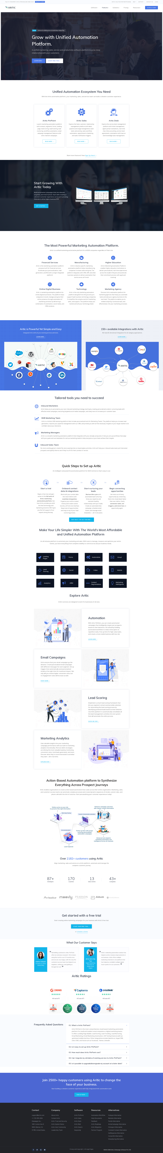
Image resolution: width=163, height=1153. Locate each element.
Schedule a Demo (82, 931)
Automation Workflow (98, 1115)
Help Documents (96, 1118)
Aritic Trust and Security (59, 1121)
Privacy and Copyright (76, 1149)
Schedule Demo (151, 7)
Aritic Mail (77, 1124)
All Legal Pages (88, 1149)
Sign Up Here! (90, 155)
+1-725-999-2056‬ (37, 1118)
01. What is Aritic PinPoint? (80, 1025)
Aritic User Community (58, 1127)
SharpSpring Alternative (116, 1139)
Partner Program (96, 1130)
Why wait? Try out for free (81, 519)
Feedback (94, 1121)
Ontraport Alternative (115, 1127)
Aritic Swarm (78, 1127)
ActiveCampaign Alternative (117, 1124)
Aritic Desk (114, 120)
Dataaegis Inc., (36, 1121)
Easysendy (77, 1130)
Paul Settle (41, 961)
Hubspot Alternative (114, 1115)
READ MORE (49, 141)
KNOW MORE (45, 681)
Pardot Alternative (114, 1121)
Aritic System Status (57, 1124)
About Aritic (55, 1115)
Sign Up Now (81, 1094)
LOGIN (156, 1)
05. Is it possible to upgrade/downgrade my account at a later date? (95, 1063)
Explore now (45, 761)
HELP (134, 1)
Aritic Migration (96, 1127)
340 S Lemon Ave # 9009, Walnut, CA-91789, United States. (38, 1127)
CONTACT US (149, 1)
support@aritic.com (38, 1115)
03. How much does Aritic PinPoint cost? (85, 1052)
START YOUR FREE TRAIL (81, 926)
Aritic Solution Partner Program (121, 1)
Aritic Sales (81, 120)
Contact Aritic (55, 1118)
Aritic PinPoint (49, 120)
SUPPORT (140, 1)
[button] (8, 1112)
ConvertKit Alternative (115, 1136)
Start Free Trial (54, 60)
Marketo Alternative (114, 1118)
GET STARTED (40, 206)
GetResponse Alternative (116, 1133)
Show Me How (93, 721)
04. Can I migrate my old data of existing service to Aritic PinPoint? (95, 1058)
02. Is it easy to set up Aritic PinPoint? (84, 1047)
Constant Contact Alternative (117, 1130)
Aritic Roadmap (96, 1124)
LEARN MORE (38, 60)
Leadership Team (56, 1130)
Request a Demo (40, 1)
